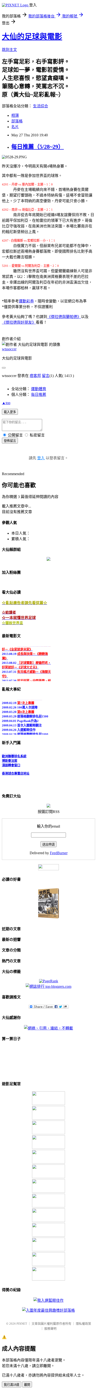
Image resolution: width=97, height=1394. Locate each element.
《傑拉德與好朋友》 (19, 322)
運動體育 (38, 389)
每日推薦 (38, 395)
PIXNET (21, 1323)
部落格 (17, 121)
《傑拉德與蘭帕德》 (64, 317)
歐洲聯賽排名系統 (14, 755)
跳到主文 (9, 50)
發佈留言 (10, 441)
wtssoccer (9, 349)
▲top (6, 403)
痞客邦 (35, 376)
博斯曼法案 (9, 759)
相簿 (15, 115)
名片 (15, 127)
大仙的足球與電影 (32, 36)
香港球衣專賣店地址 (15, 772)
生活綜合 (40, 106)
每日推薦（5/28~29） (37, 147)
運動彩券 (26, 301)
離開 (27, 1384)
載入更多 (10, 412)
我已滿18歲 (11, 1384)
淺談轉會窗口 (11, 764)
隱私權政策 (83, 1323)
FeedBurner (59, 853)
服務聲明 (50, 1328)
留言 (45, 376)
